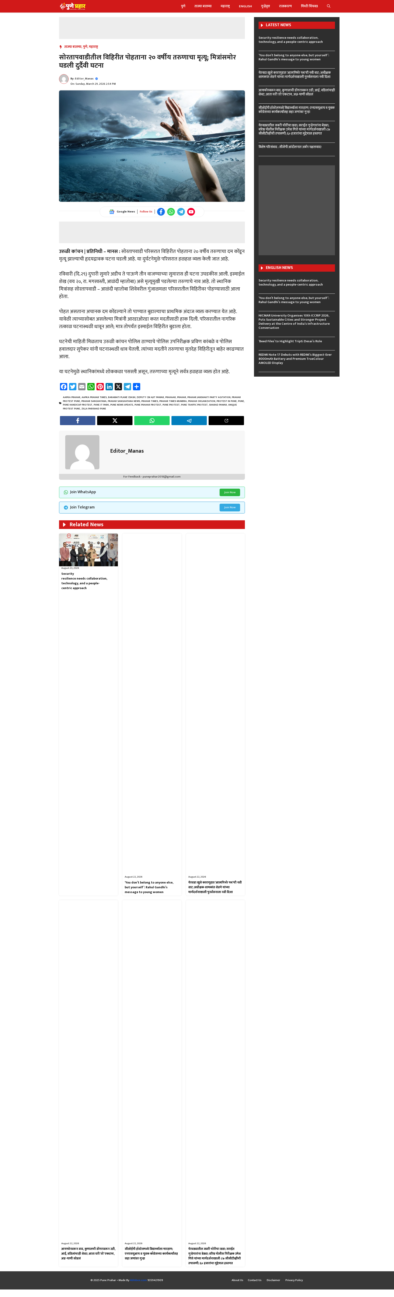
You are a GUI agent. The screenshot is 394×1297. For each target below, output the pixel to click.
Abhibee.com (138, 1280)
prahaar (170, 397)
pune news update (121, 405)
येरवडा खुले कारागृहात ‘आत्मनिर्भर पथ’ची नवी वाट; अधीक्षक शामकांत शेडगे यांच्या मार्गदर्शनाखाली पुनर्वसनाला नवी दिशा (215, 887)
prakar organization (201, 401)
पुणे (183, 6)
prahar (181, 397)
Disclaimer (274, 1280)
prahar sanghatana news (124, 401)
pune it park (101, 405)
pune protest (171, 405)
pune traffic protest (194, 405)
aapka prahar (71, 397)
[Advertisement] (152, 27)
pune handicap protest (77, 405)
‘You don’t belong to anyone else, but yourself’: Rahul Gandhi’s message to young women (149, 887)
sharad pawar (218, 405)
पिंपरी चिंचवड (309, 6)
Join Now (230, 492)
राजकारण (285, 6)
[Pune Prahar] (72, 6)
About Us (237, 1280)
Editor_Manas (84, 78)
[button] (328, 6)
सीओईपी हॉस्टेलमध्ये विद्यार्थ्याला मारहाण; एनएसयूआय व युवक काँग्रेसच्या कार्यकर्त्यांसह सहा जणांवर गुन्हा (151, 1253)
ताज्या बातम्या (203, 6)
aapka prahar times (94, 397)
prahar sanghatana (93, 401)
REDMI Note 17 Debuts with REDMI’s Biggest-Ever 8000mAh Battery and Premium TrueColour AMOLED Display (295, 359)
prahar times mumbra (173, 401)
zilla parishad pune (93, 409)
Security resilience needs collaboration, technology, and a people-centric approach (84, 581)
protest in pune (227, 401)
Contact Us (255, 1280)
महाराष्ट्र (225, 6)
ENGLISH (245, 6)
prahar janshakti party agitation (209, 397)
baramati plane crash (121, 397)
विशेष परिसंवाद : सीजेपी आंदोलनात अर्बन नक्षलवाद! (290, 147)
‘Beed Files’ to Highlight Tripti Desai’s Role (290, 341)
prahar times (149, 401)
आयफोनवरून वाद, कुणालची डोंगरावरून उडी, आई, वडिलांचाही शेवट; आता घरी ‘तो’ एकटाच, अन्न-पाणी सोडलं (88, 1253)
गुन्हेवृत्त (265, 6)
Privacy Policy (294, 1280)
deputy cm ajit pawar (150, 397)
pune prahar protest (148, 405)
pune (241, 401)
